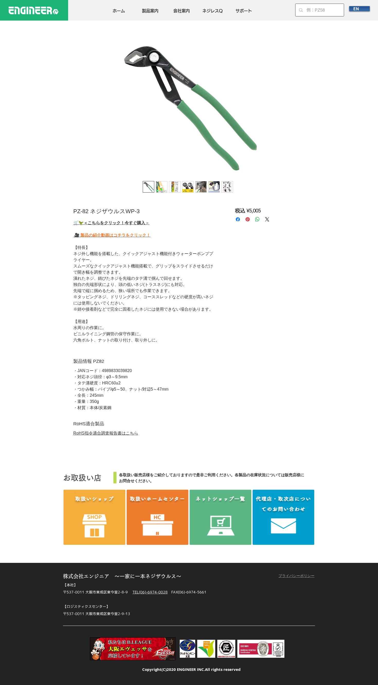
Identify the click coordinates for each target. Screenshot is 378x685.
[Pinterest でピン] (248, 219)
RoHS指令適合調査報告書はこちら (105, 433)
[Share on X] (267, 219)
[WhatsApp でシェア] (257, 219)
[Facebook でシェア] (238, 219)
